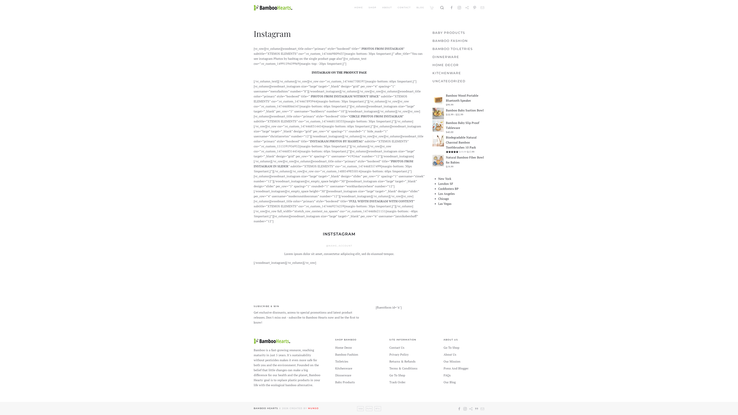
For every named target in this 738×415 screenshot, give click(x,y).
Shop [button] (372, 7)
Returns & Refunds (402, 361)
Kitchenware (446, 73)
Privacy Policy (399, 354)
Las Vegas (444, 204)
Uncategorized (448, 81)
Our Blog (450, 382)
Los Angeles (446, 194)
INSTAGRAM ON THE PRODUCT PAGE (339, 72)
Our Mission (452, 361)
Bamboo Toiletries (452, 49)
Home (358, 7)
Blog (420, 7)
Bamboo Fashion (450, 41)
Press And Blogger (456, 368)
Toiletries (341, 361)
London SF (445, 184)
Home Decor (445, 65)
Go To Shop (397, 375)
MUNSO (313, 408)
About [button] (387, 7)
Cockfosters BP (448, 189)
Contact (404, 7)
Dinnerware (445, 57)
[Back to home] (273, 7)
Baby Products (448, 33)
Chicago (443, 199)
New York (444, 179)
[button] (442, 7)
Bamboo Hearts (266, 408)
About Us (450, 354)
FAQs (447, 375)
